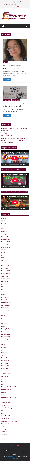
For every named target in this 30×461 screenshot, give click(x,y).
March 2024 (4, 294)
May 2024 (3, 289)
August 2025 (4, 249)
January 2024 (4, 300)
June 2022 (6, 62)
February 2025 (5, 265)
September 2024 (5, 278)
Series (2, 426)
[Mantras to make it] (15, 50)
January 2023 (4, 331)
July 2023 (3, 315)
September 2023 (5, 310)
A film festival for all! (12, 106)
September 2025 (5, 247)
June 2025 (3, 255)
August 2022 (4, 344)
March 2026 (4, 231)
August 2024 (4, 281)
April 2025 (3, 260)
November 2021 (5, 368)
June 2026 (3, 223)
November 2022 (5, 336)
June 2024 (3, 286)
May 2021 (3, 384)
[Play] (3, 164)
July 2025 (3, 252)
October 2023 (4, 307)
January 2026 (4, 236)
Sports (3, 405)
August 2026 (4, 220)
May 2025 (3, 257)
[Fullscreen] (26, 164)
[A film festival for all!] (15, 92)
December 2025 (5, 239)
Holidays (3, 392)
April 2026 (3, 228)
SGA (2, 410)
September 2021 (7, 100)
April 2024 (3, 292)
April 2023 (3, 323)
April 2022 (3, 355)
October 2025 (4, 244)
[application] (15, 158)
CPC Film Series (5, 418)
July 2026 (3, 218)
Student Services (5, 402)
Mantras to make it (11, 68)
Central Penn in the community (9, 421)
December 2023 (5, 302)
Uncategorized (5, 434)
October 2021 (4, 371)
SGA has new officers (11, 4)
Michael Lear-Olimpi (16, 65)
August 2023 (4, 313)
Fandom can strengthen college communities (13, 138)
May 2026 (3, 226)
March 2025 (4, 263)
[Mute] (24, 164)
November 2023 (5, 305)
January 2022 (4, 363)
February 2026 (5, 234)
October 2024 (4, 276)
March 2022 (4, 358)
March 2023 (4, 326)
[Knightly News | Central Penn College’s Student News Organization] (3, 26)
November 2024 (5, 273)
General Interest (5, 400)
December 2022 (5, 334)
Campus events (15, 100)
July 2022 (3, 347)
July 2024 (3, 284)
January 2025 (4, 268)
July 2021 (3, 379)
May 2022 (3, 352)
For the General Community (8, 397)
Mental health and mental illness (9, 387)
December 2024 (5, 271)
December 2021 (5, 365)
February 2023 (5, 329)
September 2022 (5, 342)
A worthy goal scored (6, 133)
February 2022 (5, 360)
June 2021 (3, 381)
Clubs (2, 413)
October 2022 (4, 339)
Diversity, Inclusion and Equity (9, 429)
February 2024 (5, 297)
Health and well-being (6, 389)
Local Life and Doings (7, 408)
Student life (4, 431)
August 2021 (4, 376)
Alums (2, 394)
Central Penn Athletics (7, 416)
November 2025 (5, 242)
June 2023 (3, 318)
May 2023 (3, 321)
